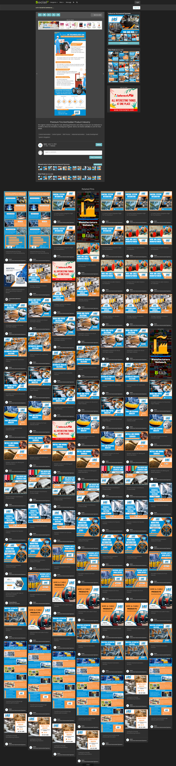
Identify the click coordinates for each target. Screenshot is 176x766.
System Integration (44, 137)
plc (9, 300)
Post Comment (96, 157)
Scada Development (92, 134)
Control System (56, 134)
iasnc (10, 259)
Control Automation (45, 134)
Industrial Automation (78, 134)
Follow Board (98, 164)
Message (68, 2)
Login (137, 2)
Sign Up (136, 8)
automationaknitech (15, 298)
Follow (99, 144)
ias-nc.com (97, 15)
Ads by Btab (70, 20)
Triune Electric (13, 602)
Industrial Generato (14, 603)
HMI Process (66, 134)
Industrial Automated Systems (58, 164)
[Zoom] (54, 14)
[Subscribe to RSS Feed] (73, 2)
